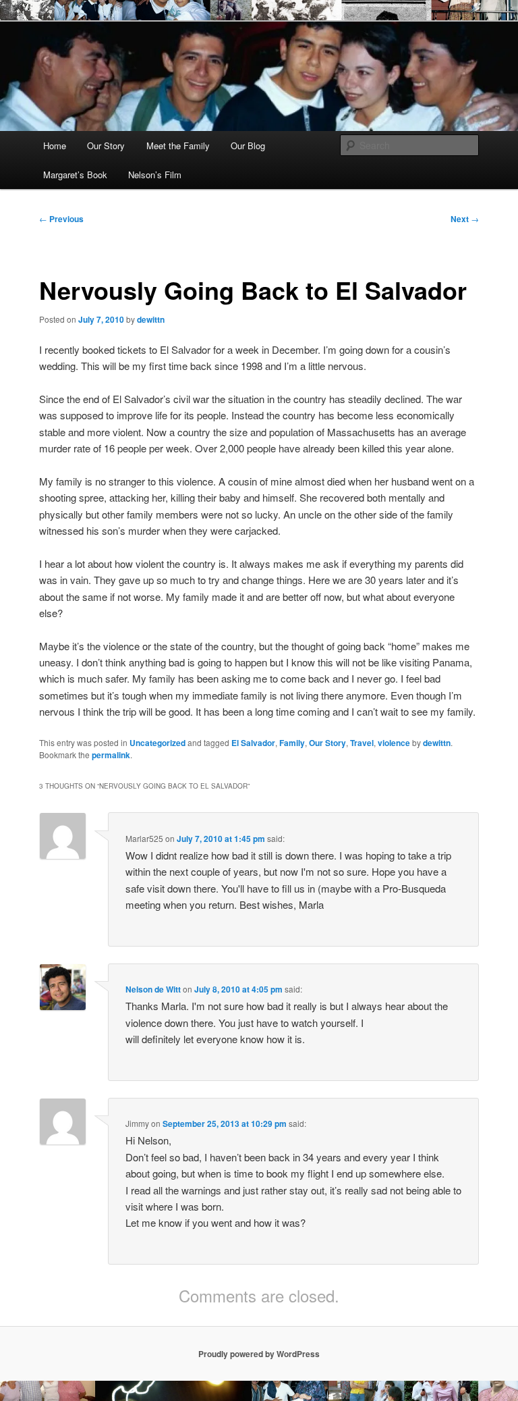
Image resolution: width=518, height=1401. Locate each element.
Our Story (106, 145)
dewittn (151, 319)
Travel (362, 743)
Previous (61, 219)
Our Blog (248, 145)
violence (394, 743)
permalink (111, 755)
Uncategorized (157, 743)
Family (292, 743)
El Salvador (253, 743)
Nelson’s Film (154, 174)
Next (465, 219)
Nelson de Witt (153, 989)
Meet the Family (178, 145)
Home (54, 145)
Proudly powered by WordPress (259, 1354)
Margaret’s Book (75, 174)
